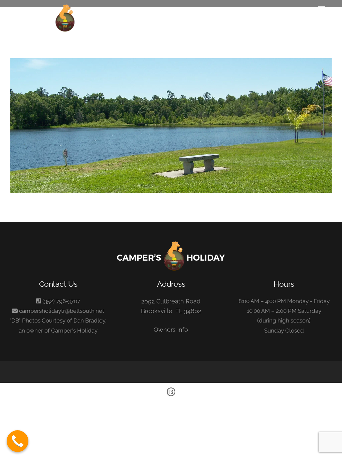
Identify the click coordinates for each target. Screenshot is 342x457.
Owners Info (171, 329)
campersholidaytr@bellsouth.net (61, 310)
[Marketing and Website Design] (171, 395)
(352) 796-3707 (61, 301)
